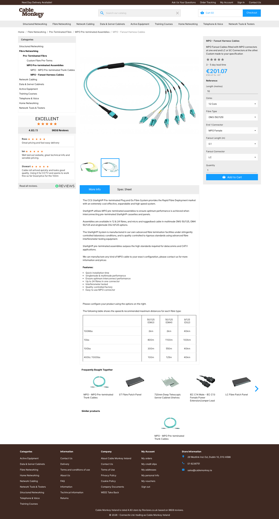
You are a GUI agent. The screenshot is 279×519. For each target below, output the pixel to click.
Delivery (64, 464)
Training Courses (164, 24)
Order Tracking (208, 2)
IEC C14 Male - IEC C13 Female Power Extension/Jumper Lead (202, 397)
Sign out (145, 486)
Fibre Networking (62, 24)
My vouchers (148, 481)
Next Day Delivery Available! (37, 2)
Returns (64, 498)
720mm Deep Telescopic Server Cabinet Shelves (167, 396)
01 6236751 (194, 463)
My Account (226, 2)
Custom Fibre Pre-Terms (39, 60)
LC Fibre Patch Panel (236, 394)
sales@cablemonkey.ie (200, 470)
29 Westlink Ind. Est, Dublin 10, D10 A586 (209, 457)
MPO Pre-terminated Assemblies (45, 65)
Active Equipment (140, 24)
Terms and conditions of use (75, 469)
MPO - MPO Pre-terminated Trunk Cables (53, 70)
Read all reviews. (29, 185)
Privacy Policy (108, 475)
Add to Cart (234, 177)
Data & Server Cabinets (112, 24)
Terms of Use (108, 469)
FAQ (62, 481)
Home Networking (188, 24)
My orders (146, 458)
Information (66, 486)
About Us (65, 475)
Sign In (241, 2)
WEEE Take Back (110, 492)
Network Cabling (85, 24)
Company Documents (112, 486)
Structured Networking (35, 24)
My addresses (148, 469)
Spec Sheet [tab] (124, 189)
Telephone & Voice (213, 24)
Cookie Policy (108, 481)
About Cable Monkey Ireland (116, 458)
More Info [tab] (95, 189)
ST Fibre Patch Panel (130, 394)
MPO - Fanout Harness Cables (47, 74)
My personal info (150, 475)
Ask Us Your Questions (184, 2)
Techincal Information (71, 492)
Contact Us (255, 2)
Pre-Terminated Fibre (35, 55)
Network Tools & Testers (242, 24)
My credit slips (149, 464)
